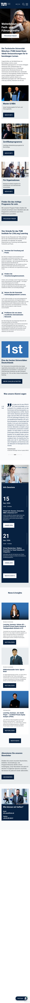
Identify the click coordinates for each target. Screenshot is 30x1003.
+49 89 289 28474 (8, 818)
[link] (15, 427)
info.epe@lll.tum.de (8, 813)
